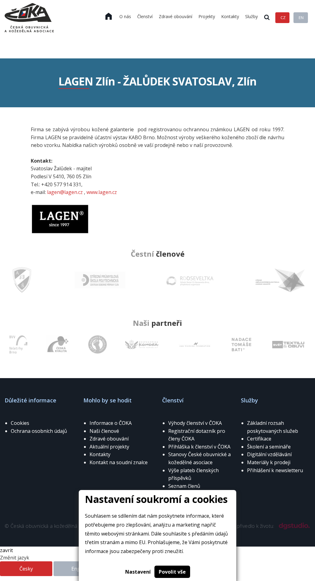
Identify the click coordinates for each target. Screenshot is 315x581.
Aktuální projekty (109, 446)
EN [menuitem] (301, 17)
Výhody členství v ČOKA (195, 423)
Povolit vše (172, 571)
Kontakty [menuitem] (230, 16)
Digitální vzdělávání (269, 454)
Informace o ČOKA (111, 423)
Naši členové (104, 431)
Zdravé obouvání (109, 438)
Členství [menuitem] (145, 16)
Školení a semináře (269, 446)
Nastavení (138, 571)
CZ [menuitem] (283, 17)
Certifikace (259, 438)
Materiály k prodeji (268, 462)
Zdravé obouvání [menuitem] (175, 16)
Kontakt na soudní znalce (119, 462)
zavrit (6, 550)
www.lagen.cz (101, 192)
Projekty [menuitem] (206, 16)
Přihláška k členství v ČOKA (199, 446)
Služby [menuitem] (251, 16)
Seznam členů (184, 486)
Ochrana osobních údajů (39, 431)
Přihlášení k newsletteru (275, 470)
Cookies (20, 423)
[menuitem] (108, 17)
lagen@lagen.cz (65, 192)
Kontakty (100, 454)
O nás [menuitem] (125, 16)
